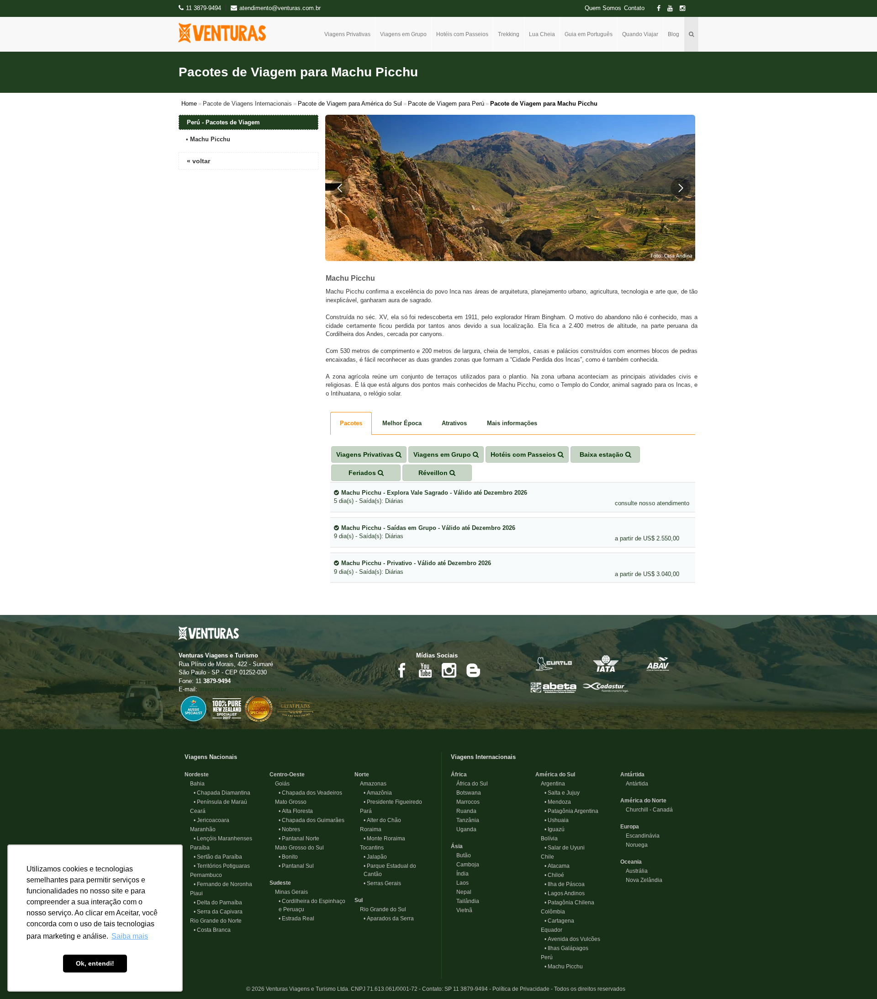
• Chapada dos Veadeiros (310, 793)
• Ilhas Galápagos (566, 948)
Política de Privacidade (520, 989)
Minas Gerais (288, 892)
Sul (358, 900)
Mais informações (512, 423)
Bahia (195, 783)
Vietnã (461, 910)
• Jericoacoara (211, 820)
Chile (544, 857)
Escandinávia (640, 836)
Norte (361, 774)
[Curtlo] (554, 663)
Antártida (632, 774)
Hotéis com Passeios (462, 34)
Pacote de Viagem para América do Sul (350, 103)
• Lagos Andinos (564, 893)
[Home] (225, 33)
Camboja (465, 864)
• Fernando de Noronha (223, 884)
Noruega (634, 845)
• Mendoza (557, 802)
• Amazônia (378, 793)
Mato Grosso (287, 802)
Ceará (195, 811)
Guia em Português (589, 34)
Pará (363, 811)
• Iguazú (554, 829)
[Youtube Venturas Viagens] (425, 669)
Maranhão (200, 829)
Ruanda (463, 811)
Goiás (279, 783)
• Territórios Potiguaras (222, 866)
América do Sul (555, 774)
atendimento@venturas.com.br (242, 689)
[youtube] (672, 8)
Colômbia (550, 911)
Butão (461, 855)
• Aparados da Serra (389, 918)
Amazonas (370, 783)
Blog (673, 34)
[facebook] (661, 8)
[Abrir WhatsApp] (854, 976)
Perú (544, 957)
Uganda (463, 829)
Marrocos (465, 802)
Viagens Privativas (347, 34)
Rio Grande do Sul (380, 909)
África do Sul (469, 783)
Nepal (461, 892)
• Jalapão (375, 857)
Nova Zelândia (641, 880)
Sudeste (280, 883)
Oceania (631, 862)
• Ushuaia (556, 820)
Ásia (457, 846)
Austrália (634, 871)
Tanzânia (465, 820)
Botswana (466, 793)
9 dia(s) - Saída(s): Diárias (424, 532)
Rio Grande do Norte (213, 921)
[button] (340, 188)
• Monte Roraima (384, 838)
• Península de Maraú (220, 802)
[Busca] (691, 34)
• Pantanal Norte (299, 838)
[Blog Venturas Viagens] (473, 669)
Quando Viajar (640, 34)
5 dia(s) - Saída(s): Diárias (430, 497)
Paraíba (197, 847)
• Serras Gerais (382, 883)
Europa (629, 826)
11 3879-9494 (203, 8)
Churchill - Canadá (646, 810)
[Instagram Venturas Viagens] (449, 669)
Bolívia (546, 838)
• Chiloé (554, 875)
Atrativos (454, 423)
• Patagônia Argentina (571, 811)
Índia (460, 874)
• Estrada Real (296, 918)
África (459, 774)
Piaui (194, 893)
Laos (460, 883)
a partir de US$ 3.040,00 (647, 574)
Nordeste (197, 774)
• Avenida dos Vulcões (572, 939)
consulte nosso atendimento (652, 503)
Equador (548, 930)
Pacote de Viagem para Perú (446, 103)
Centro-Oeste (287, 774)
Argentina (550, 783)
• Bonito (288, 857)
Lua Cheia (542, 34)
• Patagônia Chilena (569, 902)
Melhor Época (402, 423)
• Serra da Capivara (218, 911)
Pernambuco (203, 875)
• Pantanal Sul (296, 866)
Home (189, 103)
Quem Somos (603, 8)
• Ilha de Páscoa (564, 884)
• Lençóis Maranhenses (223, 838)
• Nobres (289, 829)
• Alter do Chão (382, 820)
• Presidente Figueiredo (393, 802)
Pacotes (351, 423)
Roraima (367, 829)
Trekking (508, 34)
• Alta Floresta (296, 811)
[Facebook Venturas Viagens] (401, 669)
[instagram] (685, 8)
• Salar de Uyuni (564, 847)
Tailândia (465, 901)
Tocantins (369, 847)
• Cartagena (559, 921)
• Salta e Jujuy (562, 793)
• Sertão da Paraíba (218, 857)
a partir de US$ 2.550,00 (647, 538)
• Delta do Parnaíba (218, 902)
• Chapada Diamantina (222, 793)
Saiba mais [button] (129, 936)
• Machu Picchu (563, 966)
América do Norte (643, 800)
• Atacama (557, 866)
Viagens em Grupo (403, 34)
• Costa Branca (212, 930)
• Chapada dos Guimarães (311, 820)
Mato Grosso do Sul (296, 847)
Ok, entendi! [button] (95, 963)
